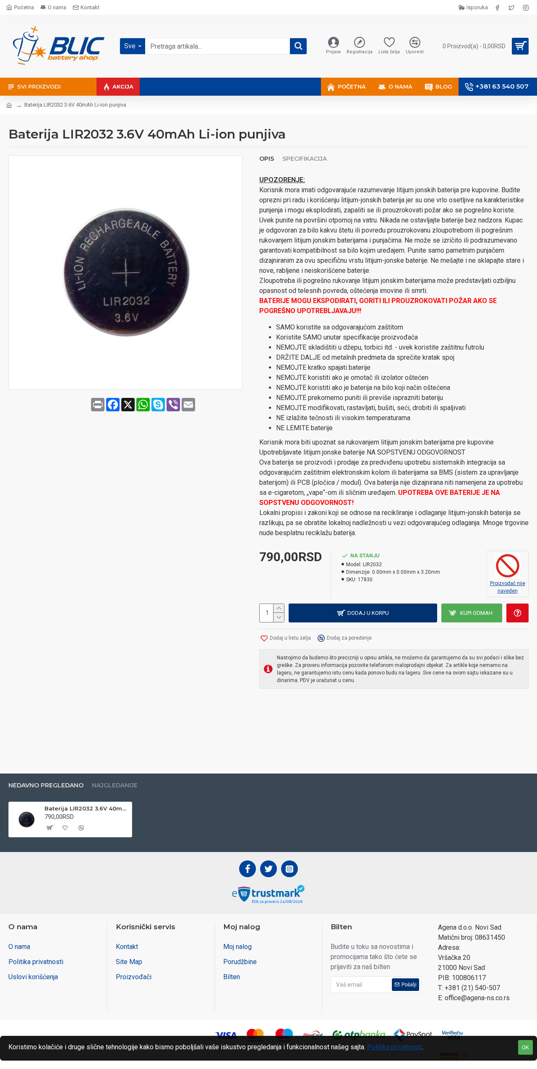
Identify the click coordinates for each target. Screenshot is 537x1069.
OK (525, 1047)
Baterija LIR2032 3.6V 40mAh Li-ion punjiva (86, 808)
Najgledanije (115, 785)
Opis (266, 158)
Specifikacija (304, 158)
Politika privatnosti (394, 1047)
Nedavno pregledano (45, 785)
